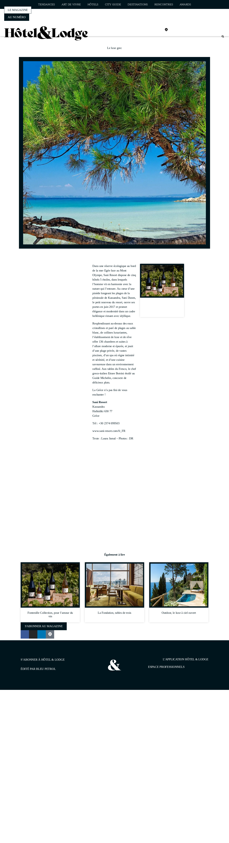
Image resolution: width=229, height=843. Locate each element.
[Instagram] (151, 29)
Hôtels (93, 5)
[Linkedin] (159, 29)
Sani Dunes (128, 297)
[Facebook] (144, 29)
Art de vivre (71, 5)
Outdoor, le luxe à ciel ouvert (179, 612)
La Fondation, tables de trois (114, 612)
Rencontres (163, 5)
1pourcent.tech (42, 707)
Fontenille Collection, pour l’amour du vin (162, 308)
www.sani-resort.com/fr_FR (108, 431)
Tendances (46, 5)
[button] (223, 36)
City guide (113, 5)
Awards (185, 5)
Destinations (138, 5)
